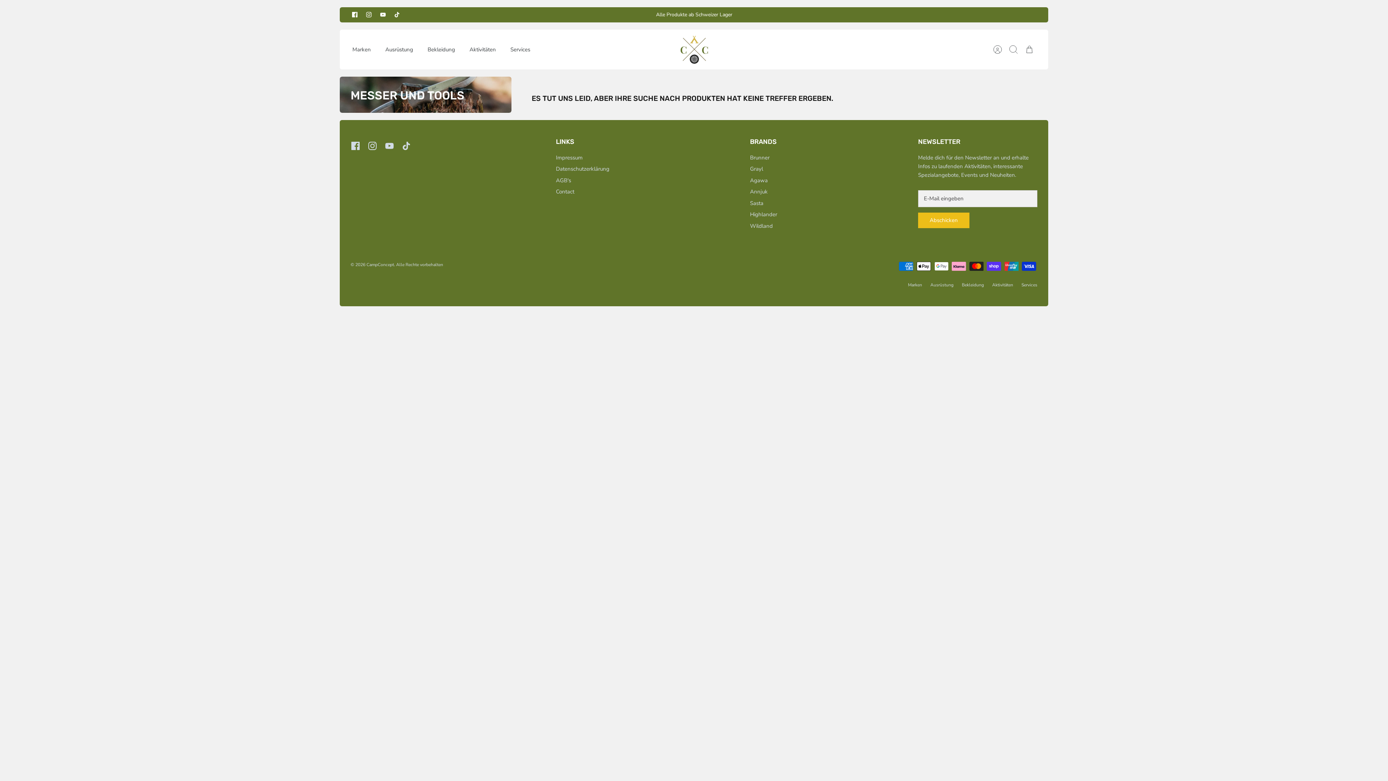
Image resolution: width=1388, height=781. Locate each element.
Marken (361, 49)
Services (520, 49)
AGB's (563, 180)
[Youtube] (383, 14)
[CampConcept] (694, 49)
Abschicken (944, 220)
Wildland (761, 226)
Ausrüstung (399, 49)
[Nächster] (796, 14)
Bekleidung (441, 49)
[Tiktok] (397, 14)
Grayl (756, 168)
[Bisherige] (591, 14)
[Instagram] (369, 14)
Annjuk (759, 191)
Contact (565, 191)
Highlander (763, 214)
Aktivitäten (483, 49)
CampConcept (380, 265)
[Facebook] (355, 14)
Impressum (569, 157)
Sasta (756, 203)
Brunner (760, 157)
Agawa (759, 180)
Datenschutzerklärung (582, 168)
